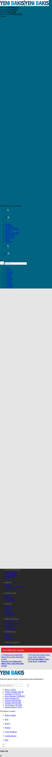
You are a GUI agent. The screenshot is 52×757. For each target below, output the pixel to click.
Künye (7, 636)
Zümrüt (9, 272)
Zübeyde (10, 285)
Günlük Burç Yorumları (14, 587)
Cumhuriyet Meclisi (12, 623)
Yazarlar (8, 595)
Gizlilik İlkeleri (10, 736)
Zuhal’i (9, 283)
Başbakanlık (9, 621)
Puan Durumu (10, 589)
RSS (6, 719)
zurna (8, 270)
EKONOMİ (9, 235)
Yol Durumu (13, 705)
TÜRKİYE (9, 227)
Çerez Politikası (11, 732)
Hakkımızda (9, 638)
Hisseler (8, 610)
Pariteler (13, 703)
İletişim (7, 634)
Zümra (9, 274)
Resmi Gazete (10, 628)
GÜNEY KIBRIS (12, 229)
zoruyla (9, 287)
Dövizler (8, 608)
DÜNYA (8, 231)
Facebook (8, 645)
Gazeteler (8, 585)
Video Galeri (10, 600)
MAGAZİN (9, 237)
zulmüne (9, 279)
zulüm (8, 276)
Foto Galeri (9, 598)
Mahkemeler (9, 625)
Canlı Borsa (9, 615)
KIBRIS (8, 224)
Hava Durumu (10, 572)
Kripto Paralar (10, 613)
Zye (8, 268)
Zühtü (8, 281)
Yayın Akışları (10, 576)
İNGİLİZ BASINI (12, 233)
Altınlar (8, 606)
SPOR (7, 240)
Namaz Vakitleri (11, 574)
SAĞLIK (8, 242)
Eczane (7, 578)
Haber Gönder (10, 715)
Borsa (10, 690)
